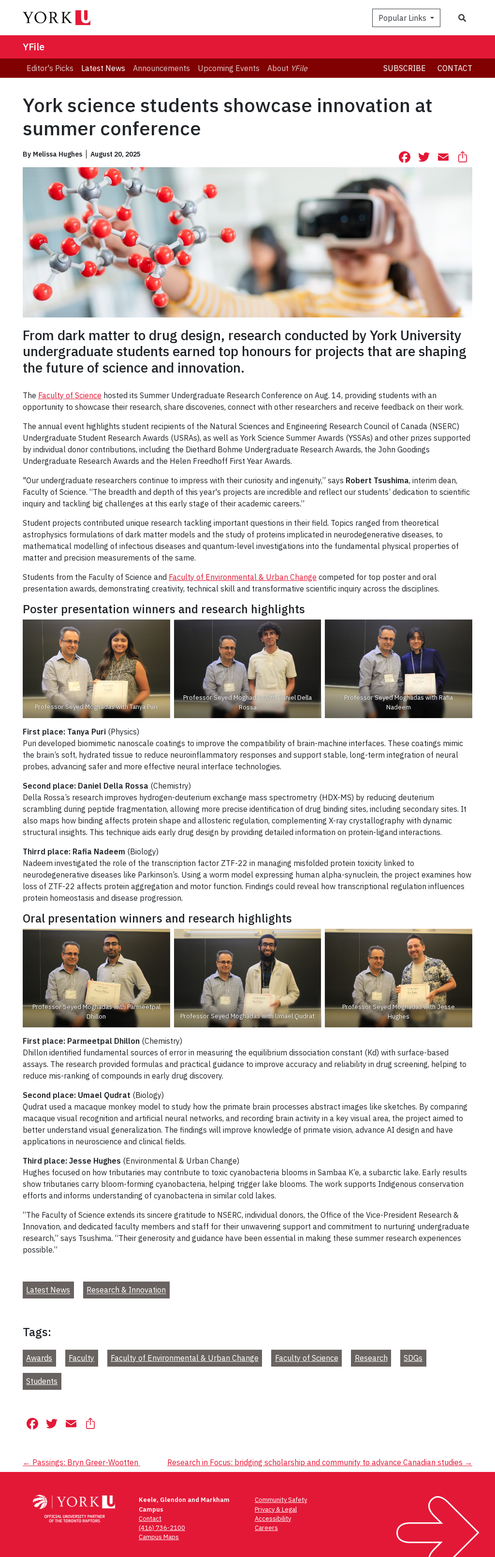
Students (42, 1381)
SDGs (413, 1358)
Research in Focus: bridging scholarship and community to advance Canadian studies (319, 1462)
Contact (454, 68)
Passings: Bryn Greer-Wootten (81, 1462)
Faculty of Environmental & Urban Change (243, 577)
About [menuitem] (287, 68)
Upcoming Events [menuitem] (229, 68)
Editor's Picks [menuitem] (50, 68)
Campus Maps (159, 1537)
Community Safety (281, 1500)
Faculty (81, 1358)
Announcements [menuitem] (161, 68)
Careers (266, 1528)
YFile (33, 46)
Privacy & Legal (276, 1509)
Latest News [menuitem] (103, 68)
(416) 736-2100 (162, 1528)
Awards (39, 1358)
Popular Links (403, 18)
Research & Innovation (126, 1290)
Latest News (48, 1290)
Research (371, 1358)
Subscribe (404, 68)
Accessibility (273, 1518)
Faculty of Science (70, 395)
